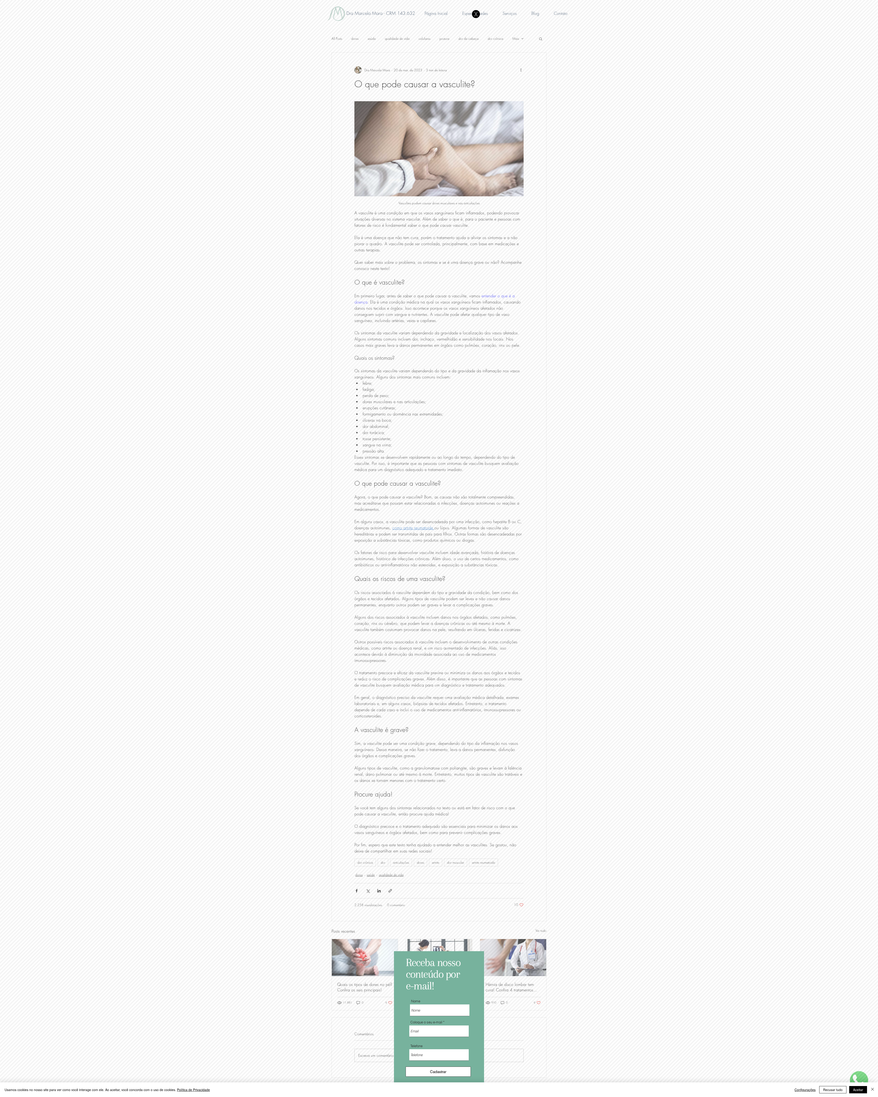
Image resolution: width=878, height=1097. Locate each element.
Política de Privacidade (193, 1089)
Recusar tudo (833, 1089)
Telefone (416, 1046)
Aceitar (858, 1089)
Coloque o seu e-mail (426, 1022)
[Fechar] (872, 1089)
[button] (476, 14)
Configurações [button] (805, 1089)
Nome (415, 1001)
